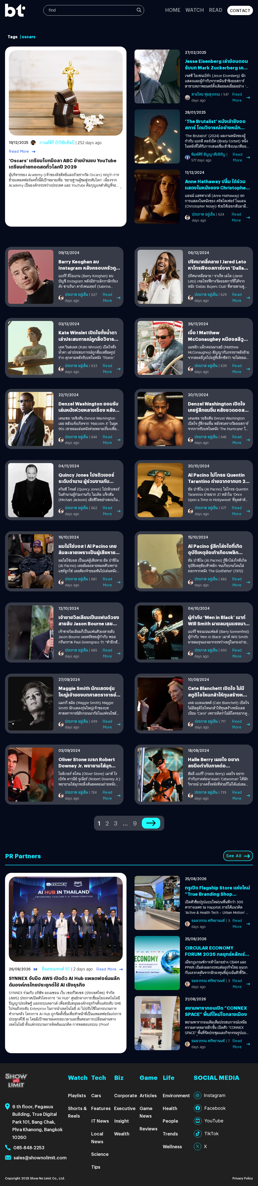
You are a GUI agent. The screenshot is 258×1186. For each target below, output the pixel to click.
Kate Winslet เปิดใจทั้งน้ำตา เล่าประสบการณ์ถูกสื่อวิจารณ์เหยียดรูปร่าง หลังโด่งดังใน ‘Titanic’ (88, 342)
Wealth (121, 1133)
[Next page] (151, 823)
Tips (95, 1167)
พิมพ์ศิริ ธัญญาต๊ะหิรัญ (208, 154)
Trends (170, 1133)
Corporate (125, 1095)
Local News (97, 1137)
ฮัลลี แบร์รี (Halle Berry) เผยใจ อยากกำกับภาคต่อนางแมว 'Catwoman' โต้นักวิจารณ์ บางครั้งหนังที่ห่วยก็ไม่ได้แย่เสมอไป (218, 779)
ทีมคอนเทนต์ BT (56, 969)
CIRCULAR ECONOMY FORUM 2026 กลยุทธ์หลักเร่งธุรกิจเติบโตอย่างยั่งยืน (216, 954)
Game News (146, 1112)
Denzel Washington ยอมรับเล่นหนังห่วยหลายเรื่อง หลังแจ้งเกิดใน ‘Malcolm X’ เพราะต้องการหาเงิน (89, 413)
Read (215, 9)
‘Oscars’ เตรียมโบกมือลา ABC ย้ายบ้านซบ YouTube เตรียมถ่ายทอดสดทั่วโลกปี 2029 (62, 163)
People (170, 1121)
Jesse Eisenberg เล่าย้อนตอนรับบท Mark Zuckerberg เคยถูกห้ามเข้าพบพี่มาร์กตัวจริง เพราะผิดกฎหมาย (216, 70)
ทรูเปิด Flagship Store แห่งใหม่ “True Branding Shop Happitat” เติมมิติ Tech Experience (217, 897)
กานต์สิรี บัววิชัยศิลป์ (57, 142)
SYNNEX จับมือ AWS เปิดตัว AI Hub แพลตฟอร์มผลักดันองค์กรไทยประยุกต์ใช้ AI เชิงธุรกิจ (64, 981)
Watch (194, 9)
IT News (100, 1121)
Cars (96, 1095)
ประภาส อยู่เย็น (203, 214)
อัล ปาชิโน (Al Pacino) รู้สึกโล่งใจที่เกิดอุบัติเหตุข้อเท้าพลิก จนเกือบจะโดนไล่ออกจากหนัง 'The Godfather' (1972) (217, 566)
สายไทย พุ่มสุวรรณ (205, 94)
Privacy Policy (243, 1178)
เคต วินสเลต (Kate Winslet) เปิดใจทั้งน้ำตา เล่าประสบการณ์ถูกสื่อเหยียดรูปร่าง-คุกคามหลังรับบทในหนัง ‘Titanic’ (87, 352)
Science (100, 1154)
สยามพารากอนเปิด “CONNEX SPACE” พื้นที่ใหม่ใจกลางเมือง (216, 1011)
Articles (148, 1095)
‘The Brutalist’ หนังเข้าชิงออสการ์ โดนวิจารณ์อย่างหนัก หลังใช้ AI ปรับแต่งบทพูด (215, 127)
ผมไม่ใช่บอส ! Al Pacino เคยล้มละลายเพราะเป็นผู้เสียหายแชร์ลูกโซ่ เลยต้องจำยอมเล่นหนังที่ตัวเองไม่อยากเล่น (88, 555)
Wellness (172, 1146)
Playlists (77, 1095)
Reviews (148, 1128)
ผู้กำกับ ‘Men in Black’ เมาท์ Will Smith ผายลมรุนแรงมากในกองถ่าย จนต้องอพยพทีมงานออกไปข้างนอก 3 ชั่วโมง (218, 626)
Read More (19, 151)
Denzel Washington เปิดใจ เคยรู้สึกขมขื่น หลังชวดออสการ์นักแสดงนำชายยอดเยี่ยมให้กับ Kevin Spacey (218, 413)
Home (172, 9)
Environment (176, 1095)
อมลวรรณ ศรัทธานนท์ (208, 920)
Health (170, 1108)
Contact (240, 10)
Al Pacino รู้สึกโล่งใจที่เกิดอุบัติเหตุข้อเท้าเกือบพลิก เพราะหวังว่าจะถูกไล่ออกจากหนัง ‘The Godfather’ (217, 555)
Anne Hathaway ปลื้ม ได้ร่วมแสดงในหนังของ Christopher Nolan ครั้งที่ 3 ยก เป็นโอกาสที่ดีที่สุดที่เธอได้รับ (217, 190)
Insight (121, 1121)
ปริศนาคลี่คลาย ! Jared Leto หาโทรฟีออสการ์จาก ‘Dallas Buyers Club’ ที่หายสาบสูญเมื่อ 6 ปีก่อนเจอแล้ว (217, 271)
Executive (125, 1108)
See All (233, 855)
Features (101, 1108)
